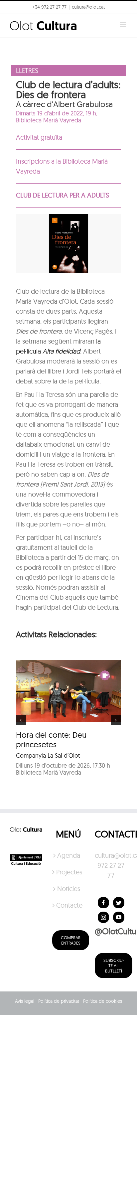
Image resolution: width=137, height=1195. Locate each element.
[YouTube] (118, 917)
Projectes (68, 872)
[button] (14, 21)
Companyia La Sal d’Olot (48, 755)
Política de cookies (102, 1001)
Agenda (68, 855)
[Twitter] (118, 902)
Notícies (68, 888)
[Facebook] (103, 902)
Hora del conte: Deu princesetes (51, 739)
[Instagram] (103, 917)
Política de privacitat (58, 1001)
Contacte (68, 905)
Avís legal (24, 1001)
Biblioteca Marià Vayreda (48, 120)
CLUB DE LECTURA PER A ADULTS (62, 195)
